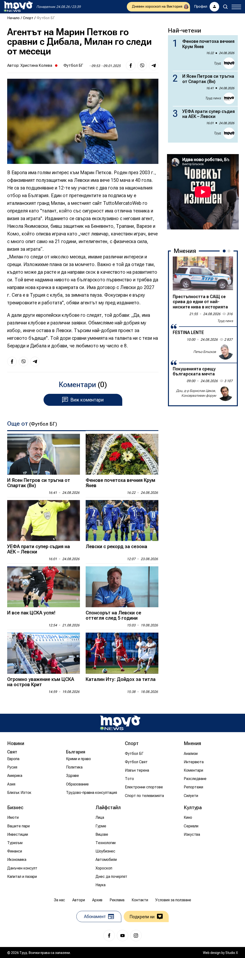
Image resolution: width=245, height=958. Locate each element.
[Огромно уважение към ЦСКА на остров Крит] (43, 653)
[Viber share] (142, 65)
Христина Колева (36, 65)
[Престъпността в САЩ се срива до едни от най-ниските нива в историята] (203, 273)
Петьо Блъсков (204, 352)
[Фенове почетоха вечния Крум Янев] (122, 454)
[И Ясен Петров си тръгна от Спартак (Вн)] (43, 454)
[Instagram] (136, 935)
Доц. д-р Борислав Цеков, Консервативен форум (196, 393)
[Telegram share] (153, 65)
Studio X (231, 953)
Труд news (213, 98)
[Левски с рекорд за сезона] (122, 520)
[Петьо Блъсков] (225, 352)
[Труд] (120, 723)
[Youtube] (122, 935)
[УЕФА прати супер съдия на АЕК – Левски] (43, 520)
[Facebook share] (130, 65)
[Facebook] (109, 935)
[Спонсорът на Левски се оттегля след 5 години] (122, 586)
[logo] (18, 6)
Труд (217, 63)
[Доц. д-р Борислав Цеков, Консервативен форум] (225, 393)
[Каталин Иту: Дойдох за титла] (122, 653)
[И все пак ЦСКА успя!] (43, 586)
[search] (225, 6)
